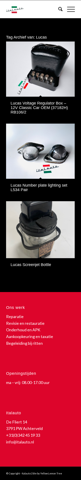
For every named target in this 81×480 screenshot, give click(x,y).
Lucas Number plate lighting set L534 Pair (39, 187)
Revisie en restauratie (25, 323)
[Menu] (69, 9)
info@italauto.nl (20, 441)
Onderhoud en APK (23, 329)
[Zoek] (58, 9)
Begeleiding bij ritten (24, 343)
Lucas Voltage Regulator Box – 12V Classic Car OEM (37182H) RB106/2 (39, 107)
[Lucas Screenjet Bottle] (40, 229)
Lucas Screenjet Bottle (31, 264)
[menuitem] (58, 9)
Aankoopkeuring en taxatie (29, 336)
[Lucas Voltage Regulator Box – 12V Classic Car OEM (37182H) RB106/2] (40, 69)
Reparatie (15, 316)
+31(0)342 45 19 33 (23, 435)
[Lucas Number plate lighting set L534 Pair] (40, 151)
